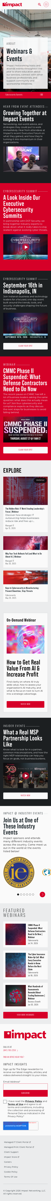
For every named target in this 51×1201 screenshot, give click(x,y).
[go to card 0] (18, 894)
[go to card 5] (33, 894)
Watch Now (25, 704)
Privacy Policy (11, 1167)
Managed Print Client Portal (18, 1147)
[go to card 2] (24, 894)
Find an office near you (13, 1057)
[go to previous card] (8, 894)
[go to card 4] (30, 894)
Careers (8, 1162)
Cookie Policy (11, 1172)
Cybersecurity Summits (14, 95)
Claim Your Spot (25, 346)
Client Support (11, 1152)
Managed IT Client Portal (16, 1142)
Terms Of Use (10, 1177)
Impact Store (10, 1157)
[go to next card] (42, 894)
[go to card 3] (27, 894)
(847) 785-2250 (9, 1051)
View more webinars (25, 1015)
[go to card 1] (21, 894)
